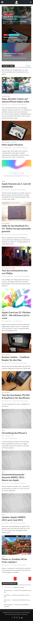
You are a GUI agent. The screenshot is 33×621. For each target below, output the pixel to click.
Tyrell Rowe (7, 595)
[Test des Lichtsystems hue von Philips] (16, 256)
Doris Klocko (7, 600)
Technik (11, 14)
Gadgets (7, 268)
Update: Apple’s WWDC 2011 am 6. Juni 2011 (14, 518)
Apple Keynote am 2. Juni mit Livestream (13, 54)
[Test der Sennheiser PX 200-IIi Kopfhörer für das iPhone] (16, 381)
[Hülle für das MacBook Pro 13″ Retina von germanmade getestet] (16, 211)
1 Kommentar (18, 321)
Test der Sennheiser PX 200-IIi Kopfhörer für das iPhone (16, 396)
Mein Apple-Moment (11, 37)
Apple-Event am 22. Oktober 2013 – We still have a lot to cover (16, 315)
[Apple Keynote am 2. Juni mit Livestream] (16, 52)
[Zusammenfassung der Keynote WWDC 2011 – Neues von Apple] (16, 460)
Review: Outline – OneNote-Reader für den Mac (16, 358)
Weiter (29, 578)
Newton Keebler (8, 604)
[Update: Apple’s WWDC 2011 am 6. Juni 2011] (16, 503)
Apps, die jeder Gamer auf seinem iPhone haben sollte (15, 18)
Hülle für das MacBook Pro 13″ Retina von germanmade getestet (16, 228)
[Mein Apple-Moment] (16, 33)
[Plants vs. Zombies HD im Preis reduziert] (16, 545)
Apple (5, 14)
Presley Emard (8, 590)
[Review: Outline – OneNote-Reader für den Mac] (16, 343)
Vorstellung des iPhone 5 (14, 433)
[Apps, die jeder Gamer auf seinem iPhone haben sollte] (16, 15)
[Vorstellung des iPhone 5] (16, 419)
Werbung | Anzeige (14, 34)
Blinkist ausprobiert (19, 587)
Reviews (7, 223)
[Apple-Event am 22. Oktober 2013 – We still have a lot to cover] (16, 298)
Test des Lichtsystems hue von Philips (15, 272)
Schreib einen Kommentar (21, 21)
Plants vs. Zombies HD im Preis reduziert (14, 560)
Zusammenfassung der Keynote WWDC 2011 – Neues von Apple (14, 477)
